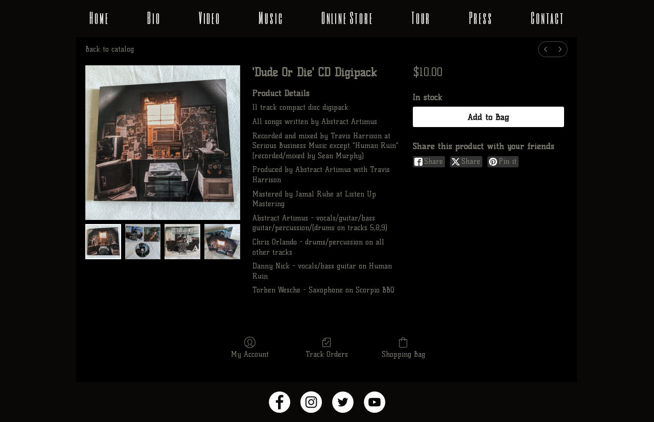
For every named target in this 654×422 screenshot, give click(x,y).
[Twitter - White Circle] (343, 402)
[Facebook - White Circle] (279, 402)
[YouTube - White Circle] (374, 402)
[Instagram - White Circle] (311, 402)
